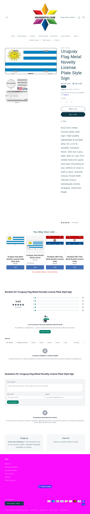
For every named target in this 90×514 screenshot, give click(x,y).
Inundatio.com (13, 510)
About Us (8, 464)
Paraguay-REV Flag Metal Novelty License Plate (75, 259)
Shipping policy (64, 510)
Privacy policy (43, 510)
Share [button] (64, 121)
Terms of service (53, 510)
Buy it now (73, 114)
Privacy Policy (9, 473)
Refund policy (34, 510)
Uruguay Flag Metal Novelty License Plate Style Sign (15, 259)
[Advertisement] (72, 207)
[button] (7, 17)
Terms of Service (10, 480)
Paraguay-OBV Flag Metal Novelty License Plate (55, 259)
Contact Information (11, 470)
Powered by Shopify (22, 510)
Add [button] (15, 267)
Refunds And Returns (11, 467)
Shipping (63, 89)
